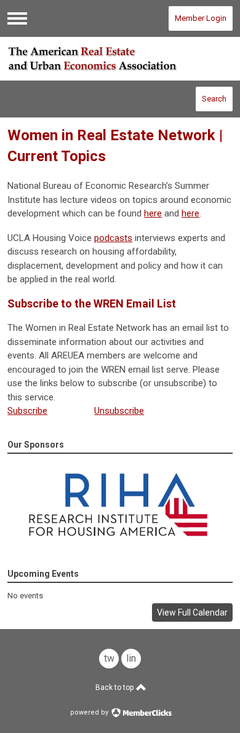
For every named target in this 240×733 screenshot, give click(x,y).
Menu (17, 18)
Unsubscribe (119, 410)
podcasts (113, 238)
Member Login (200, 18)
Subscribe (27, 410)
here (153, 213)
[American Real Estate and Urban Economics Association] (120, 58)
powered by (90, 712)
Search (214, 98)
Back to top (115, 687)
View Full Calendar (192, 612)
